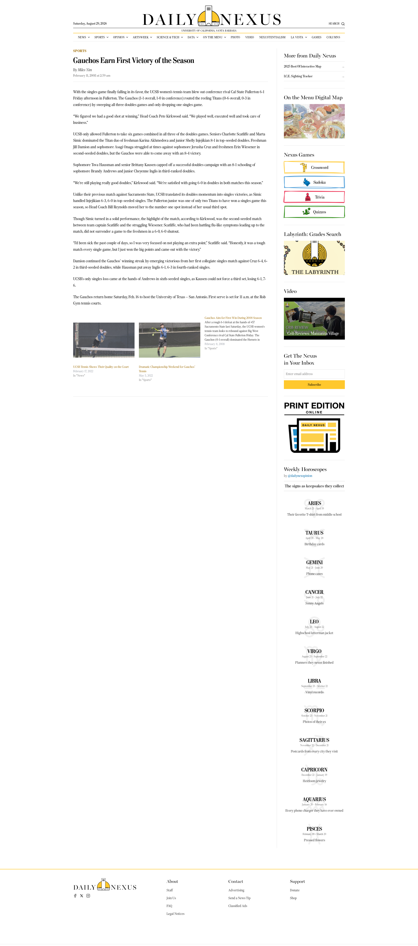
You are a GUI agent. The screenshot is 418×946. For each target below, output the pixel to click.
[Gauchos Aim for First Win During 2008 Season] (237, 333)
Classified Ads (237, 906)
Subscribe (314, 384)
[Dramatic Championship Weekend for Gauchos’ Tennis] (169, 340)
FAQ (169, 906)
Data (191, 37)
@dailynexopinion (300, 476)
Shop (293, 898)
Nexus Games (299, 154)
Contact (235, 881)
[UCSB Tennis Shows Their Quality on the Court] (104, 340)
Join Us (171, 898)
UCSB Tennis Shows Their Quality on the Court (101, 367)
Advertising (236, 890)
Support (297, 881)
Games (317, 37)
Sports (99, 37)
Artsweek (140, 37)
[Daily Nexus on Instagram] (88, 896)
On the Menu (212, 37)
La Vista (297, 37)
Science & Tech (168, 37)
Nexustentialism (272, 37)
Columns (333, 37)
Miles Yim (85, 70)
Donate (295, 890)
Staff (170, 890)
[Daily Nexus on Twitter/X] (82, 896)
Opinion (119, 37)
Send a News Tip (239, 898)
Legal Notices (175, 914)
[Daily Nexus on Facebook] (75, 896)
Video (249, 37)
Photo (235, 37)
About (172, 881)
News (82, 37)
